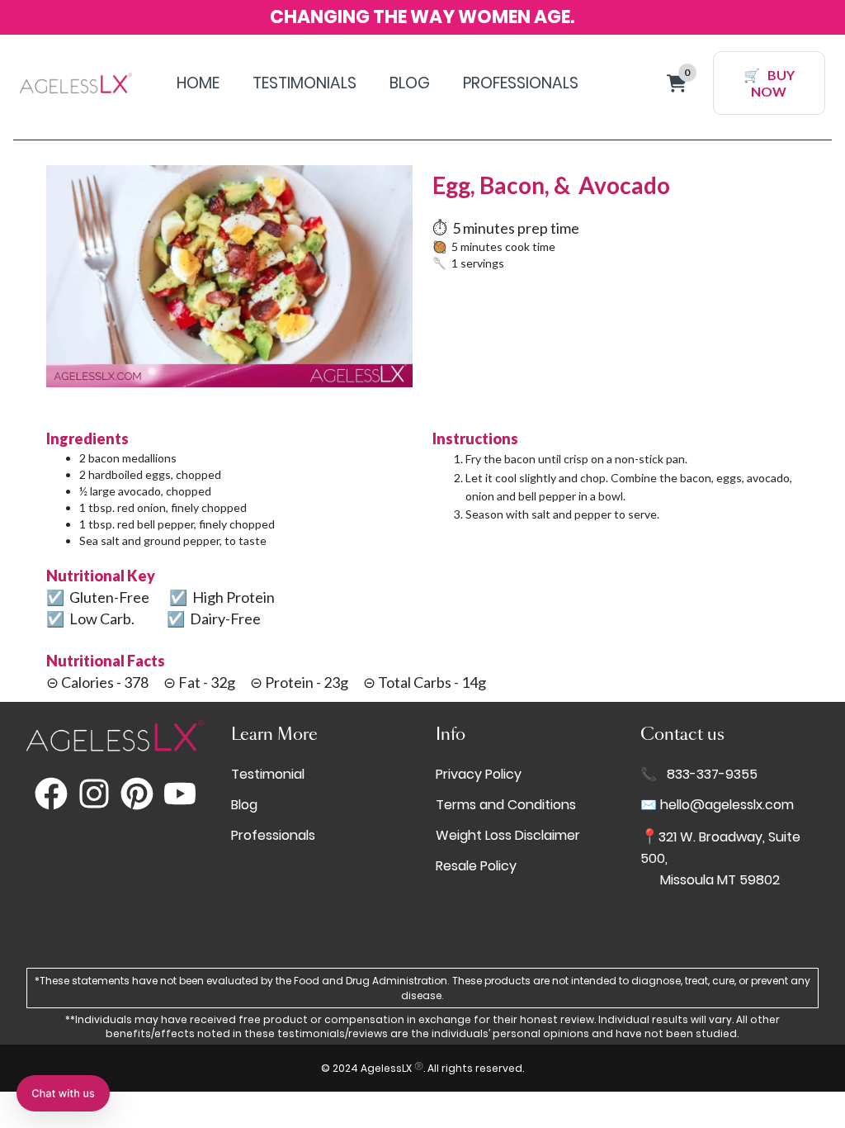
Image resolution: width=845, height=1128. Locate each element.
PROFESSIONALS (520, 83)
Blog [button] (244, 805)
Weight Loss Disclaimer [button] (508, 835)
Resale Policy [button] (476, 866)
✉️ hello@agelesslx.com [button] (717, 805)
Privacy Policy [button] (479, 774)
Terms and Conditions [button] (506, 805)
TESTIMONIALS (304, 83)
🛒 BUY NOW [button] (769, 82)
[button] (63, 1093)
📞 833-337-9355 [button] (699, 774)
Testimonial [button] (267, 774)
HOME (198, 83)
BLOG (409, 83)
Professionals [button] (273, 835)
